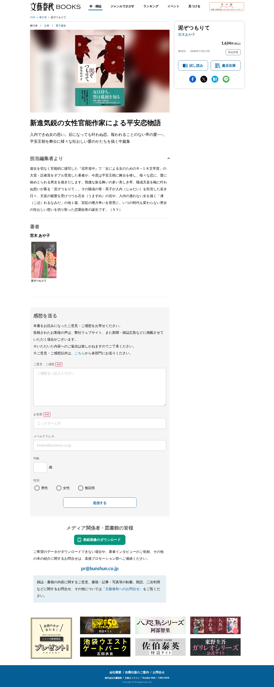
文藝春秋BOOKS (55, 7)
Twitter (203, 79)
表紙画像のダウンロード (102, 540)
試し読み (196, 65)
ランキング (150, 6)
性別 (36, 480)
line (226, 79)
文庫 (46, 25)
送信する (100, 503)
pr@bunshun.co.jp (100, 568)
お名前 (37, 414)
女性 (66, 488)
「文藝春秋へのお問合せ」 (122, 589)
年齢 (36, 458)
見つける (194, 6)
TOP (32, 17)
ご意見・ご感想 (43, 364)
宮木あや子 (186, 34)
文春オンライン (132, 678)
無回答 (90, 488)
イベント (173, 6)
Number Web (149, 678)
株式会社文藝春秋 (113, 678)
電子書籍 (61, 25)
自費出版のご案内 (137, 672)
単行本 (43, 17)
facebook (192, 79)
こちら (79, 353)
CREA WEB (163, 678)
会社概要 (115, 672)
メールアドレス (43, 436)
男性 (44, 488)
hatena (214, 79)
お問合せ (159, 672)
